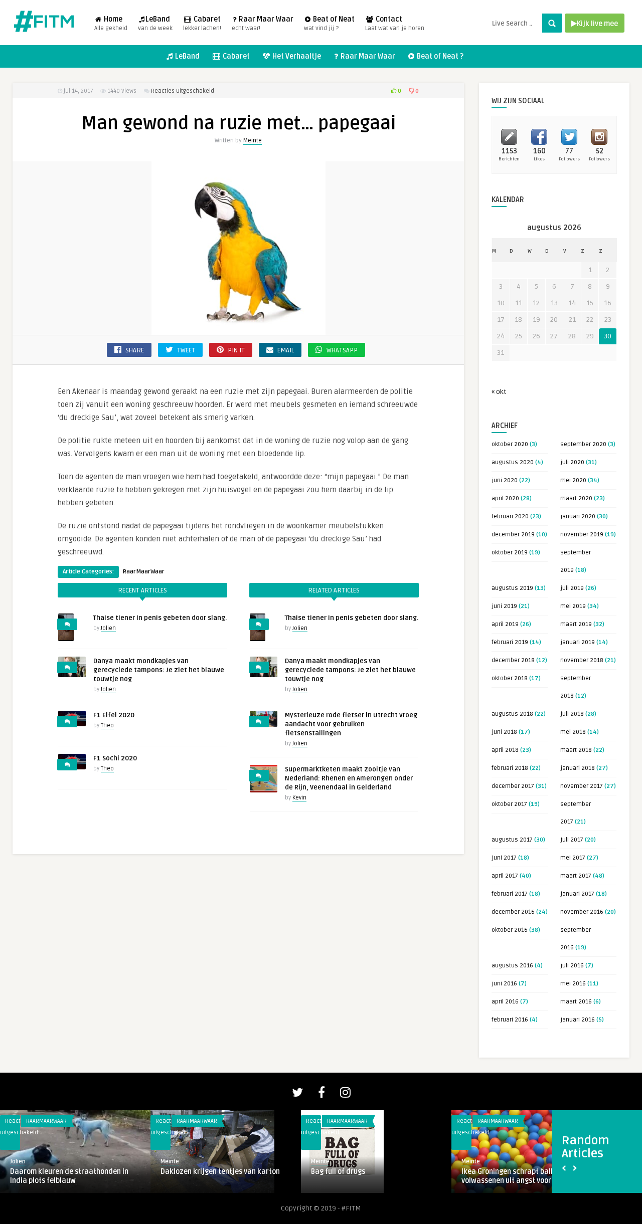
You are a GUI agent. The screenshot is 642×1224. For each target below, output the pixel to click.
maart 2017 (575, 876)
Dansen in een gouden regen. (508, 1171)
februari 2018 (510, 768)
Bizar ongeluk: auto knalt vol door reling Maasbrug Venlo (65, 1176)
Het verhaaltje (196, 1121)
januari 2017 (577, 894)
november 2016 (581, 912)
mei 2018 (573, 732)
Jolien (108, 628)
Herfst (171, 1143)
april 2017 (505, 876)
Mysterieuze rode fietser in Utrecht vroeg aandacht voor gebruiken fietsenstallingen (351, 724)
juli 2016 (572, 965)
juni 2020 (505, 480)
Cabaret (202, 23)
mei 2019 (573, 606)
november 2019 (581, 534)
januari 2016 (577, 1020)
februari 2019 (510, 642)
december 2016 (513, 912)
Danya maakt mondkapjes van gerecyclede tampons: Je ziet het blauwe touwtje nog (158, 670)
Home (110, 23)
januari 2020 (577, 516)
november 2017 (581, 786)
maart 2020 (576, 498)
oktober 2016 (510, 930)
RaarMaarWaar (144, 571)
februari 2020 (510, 516)
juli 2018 (572, 714)
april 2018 (505, 750)
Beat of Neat (329, 23)
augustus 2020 (513, 462)
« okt (499, 391)
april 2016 (505, 1001)
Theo (107, 725)
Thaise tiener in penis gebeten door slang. (160, 618)
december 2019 (513, 534)
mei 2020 (573, 480)
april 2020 (505, 498)
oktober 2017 (509, 804)
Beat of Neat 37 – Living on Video (364, 1171)
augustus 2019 (512, 588)
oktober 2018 (510, 678)
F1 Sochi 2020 (115, 758)
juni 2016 (504, 983)
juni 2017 (504, 858)
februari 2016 (510, 1020)
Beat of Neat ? (439, 56)
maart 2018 (576, 750)
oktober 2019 (510, 552)
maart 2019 (576, 624)
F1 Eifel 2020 (113, 715)
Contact (394, 23)
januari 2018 (577, 768)
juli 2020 (572, 462)
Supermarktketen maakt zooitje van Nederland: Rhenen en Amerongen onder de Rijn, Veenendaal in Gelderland (349, 778)
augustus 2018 (512, 714)
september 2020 (583, 444)
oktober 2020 (510, 444)
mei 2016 (573, 983)
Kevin (299, 797)
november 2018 (581, 660)
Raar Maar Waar (262, 23)
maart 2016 (576, 1001)
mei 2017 (572, 858)
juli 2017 (571, 840)
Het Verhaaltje (296, 56)
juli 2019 (572, 588)
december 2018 (513, 660)
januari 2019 (577, 642)
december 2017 (513, 786)
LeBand (155, 23)
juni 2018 (504, 732)
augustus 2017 (512, 840)
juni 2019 (504, 606)
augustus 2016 (512, 965)
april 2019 (505, 624)
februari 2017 (510, 894)
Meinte (252, 140)
